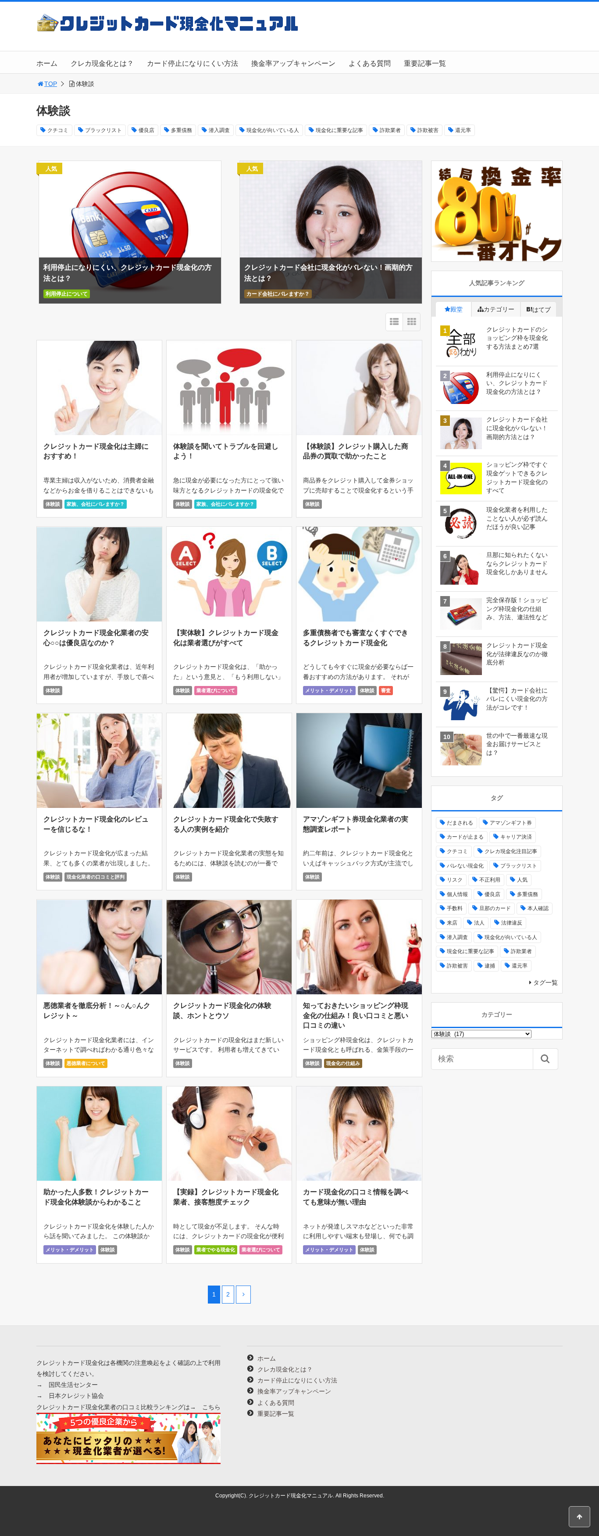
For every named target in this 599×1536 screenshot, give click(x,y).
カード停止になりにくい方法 (192, 63)
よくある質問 (370, 63)
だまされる (460, 823)
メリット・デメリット (329, 690)
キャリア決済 (516, 837)
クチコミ (57, 130)
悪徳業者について (86, 1063)
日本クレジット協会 (76, 1395)
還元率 (463, 130)
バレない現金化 (465, 866)
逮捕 (490, 966)
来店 (452, 923)
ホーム (46, 63)
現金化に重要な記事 (339, 130)
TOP (50, 83)
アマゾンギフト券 (511, 823)
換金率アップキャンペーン (293, 63)
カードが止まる (465, 837)
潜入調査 (219, 130)
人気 (522, 880)
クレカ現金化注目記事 (511, 851)
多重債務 (181, 130)
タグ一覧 (545, 982)
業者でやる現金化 (215, 1249)
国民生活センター (73, 1384)
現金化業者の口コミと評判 (96, 876)
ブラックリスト (103, 130)
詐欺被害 (428, 130)
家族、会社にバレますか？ (96, 504)
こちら (211, 1407)
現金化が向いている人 (272, 130)
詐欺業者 (390, 130)
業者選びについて (215, 690)
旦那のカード (495, 908)
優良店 (146, 130)
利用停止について (67, 294)
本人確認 (538, 908)
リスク (455, 880)
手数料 (455, 908)
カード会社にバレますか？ (278, 294)
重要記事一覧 (425, 63)
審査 (386, 690)
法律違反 (511, 923)
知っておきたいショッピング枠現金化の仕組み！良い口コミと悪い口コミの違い (355, 1015)
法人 (479, 923)
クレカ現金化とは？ (102, 63)
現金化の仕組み (343, 1063)
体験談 (53, 504)
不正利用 (489, 880)
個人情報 (457, 894)
